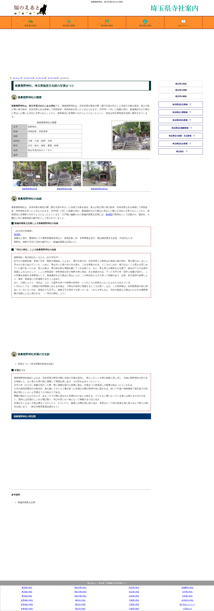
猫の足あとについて (187, 604)
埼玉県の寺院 (69, 25)
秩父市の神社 (52, 78)
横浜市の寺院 (80, 604)
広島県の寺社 (187, 596)
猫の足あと (17, 78)
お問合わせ (187, 609)
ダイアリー (183, 25)
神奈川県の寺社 (80, 587)
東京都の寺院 (27, 592)
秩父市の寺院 (181, 90)
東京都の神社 (27, 596)
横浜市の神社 (80, 609)
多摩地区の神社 (27, 609)
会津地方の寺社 (187, 600)
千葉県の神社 (134, 609)
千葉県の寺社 (134, 600)
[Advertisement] (107, 52)
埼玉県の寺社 (30, 25)
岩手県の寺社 (187, 592)
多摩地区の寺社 (27, 600)
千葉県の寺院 (134, 604)
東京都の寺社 (27, 587)
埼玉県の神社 (107, 25)
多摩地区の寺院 (27, 604)
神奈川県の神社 (80, 596)
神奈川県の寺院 (80, 592)
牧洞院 (109, 214)
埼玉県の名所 (145, 25)
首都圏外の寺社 (187, 587)
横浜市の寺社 (80, 600)
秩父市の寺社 (40, 78)
